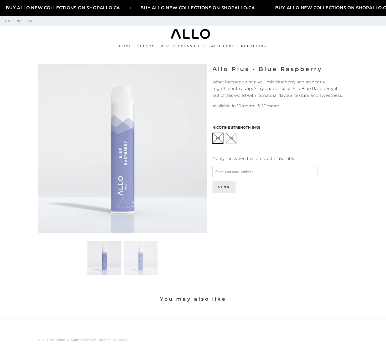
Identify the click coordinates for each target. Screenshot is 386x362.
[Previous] (43, 148)
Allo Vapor (57, 340)
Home (125, 46)
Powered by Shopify (113, 340)
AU (30, 21)
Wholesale (224, 46)
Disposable (188, 46)
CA (7, 21)
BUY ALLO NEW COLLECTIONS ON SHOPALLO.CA (63, 7)
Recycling (254, 46)
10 (231, 138)
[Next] (202, 148)
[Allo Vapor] (190, 34)
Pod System (150, 46)
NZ (19, 21)
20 (218, 138)
